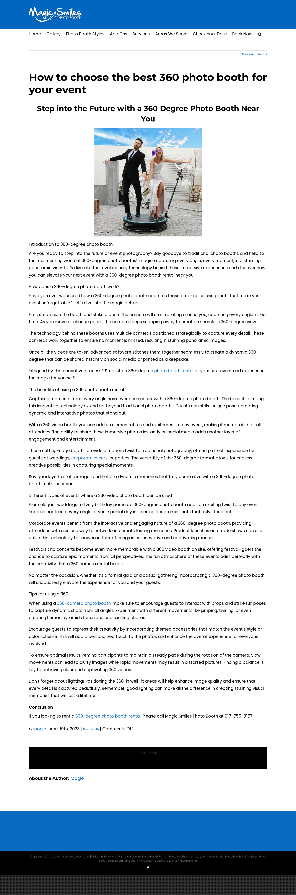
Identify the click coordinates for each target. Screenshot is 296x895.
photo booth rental (174, 371)
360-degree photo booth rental (108, 716)
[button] (260, 34)
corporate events (89, 458)
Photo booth (91, 729)
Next (261, 54)
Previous (248, 54)
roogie (39, 729)
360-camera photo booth (84, 603)
